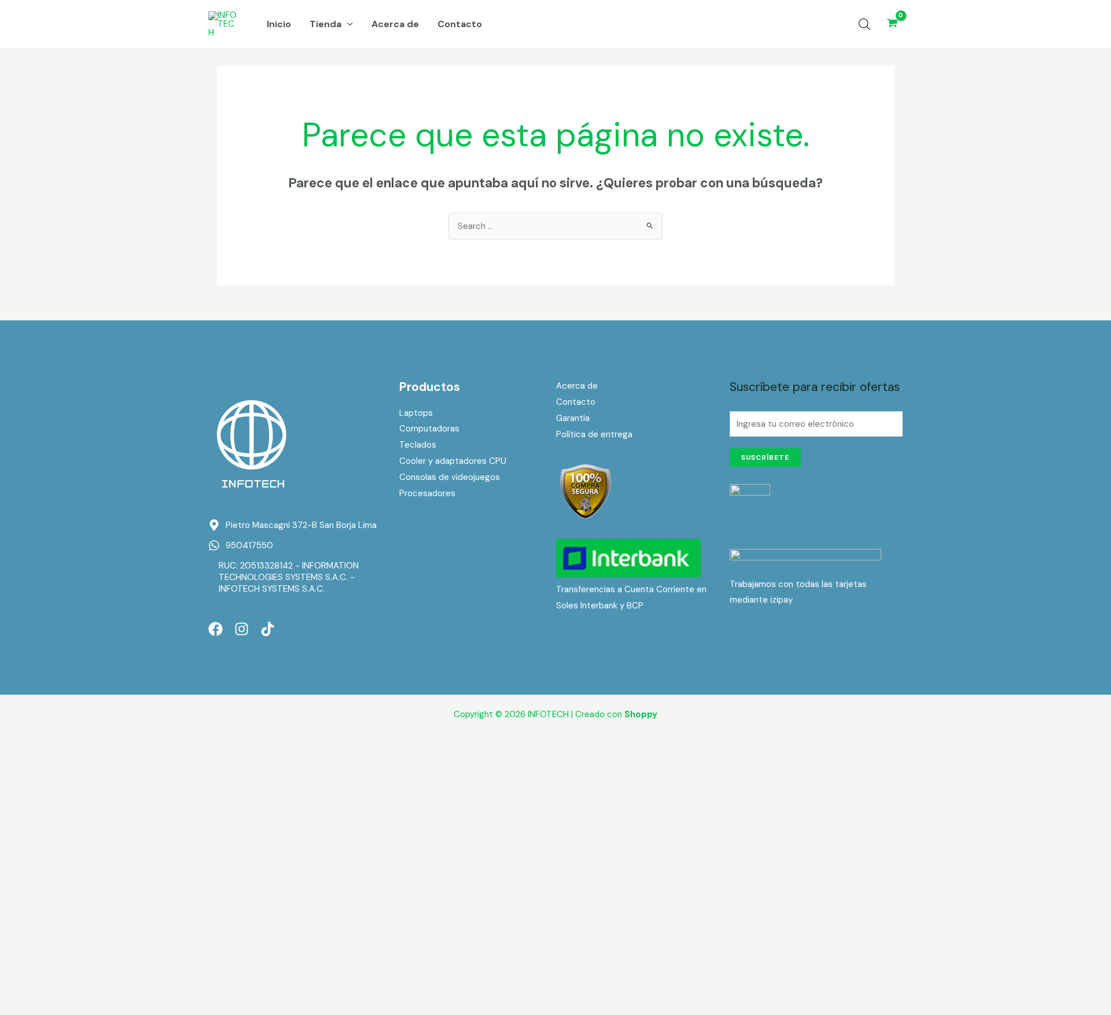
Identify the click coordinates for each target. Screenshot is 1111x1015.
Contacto (575, 402)
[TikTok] (267, 629)
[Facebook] (215, 629)
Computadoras (429, 428)
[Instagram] (241, 629)
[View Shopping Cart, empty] (892, 24)
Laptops (416, 413)
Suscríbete (765, 457)
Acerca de (577, 386)
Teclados (417, 445)
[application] (347, 24)
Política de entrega (594, 434)
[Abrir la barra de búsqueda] (864, 24)
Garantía (573, 418)
